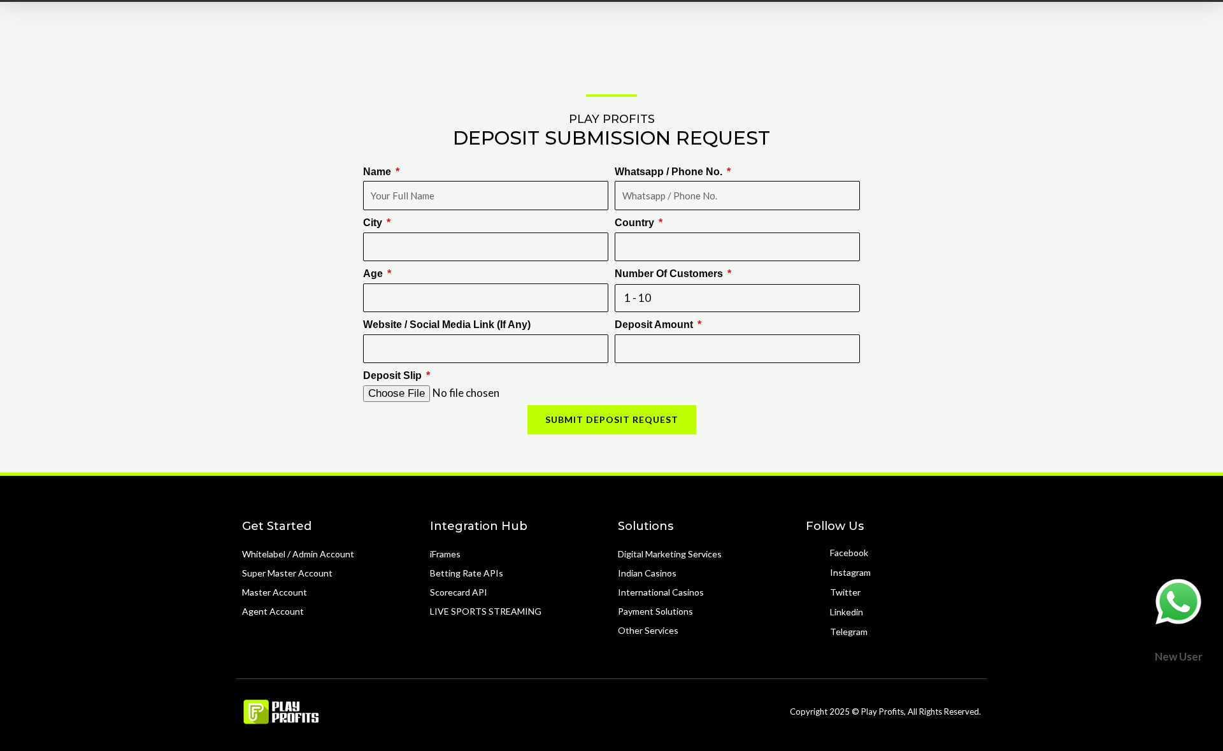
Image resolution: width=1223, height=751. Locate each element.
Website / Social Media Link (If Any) (447, 324)
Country (636, 222)
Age (374, 273)
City (374, 222)
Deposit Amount (655, 324)
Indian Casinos (647, 573)
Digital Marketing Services (670, 553)
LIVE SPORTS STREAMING (485, 611)
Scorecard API (458, 592)
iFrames (445, 553)
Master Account (274, 592)
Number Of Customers (670, 273)
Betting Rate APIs (466, 573)
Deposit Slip (393, 375)
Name (378, 171)
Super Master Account (287, 573)
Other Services (648, 630)
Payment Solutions (655, 611)
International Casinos (661, 592)
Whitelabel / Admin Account (298, 553)
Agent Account (273, 611)
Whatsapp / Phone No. (670, 171)
